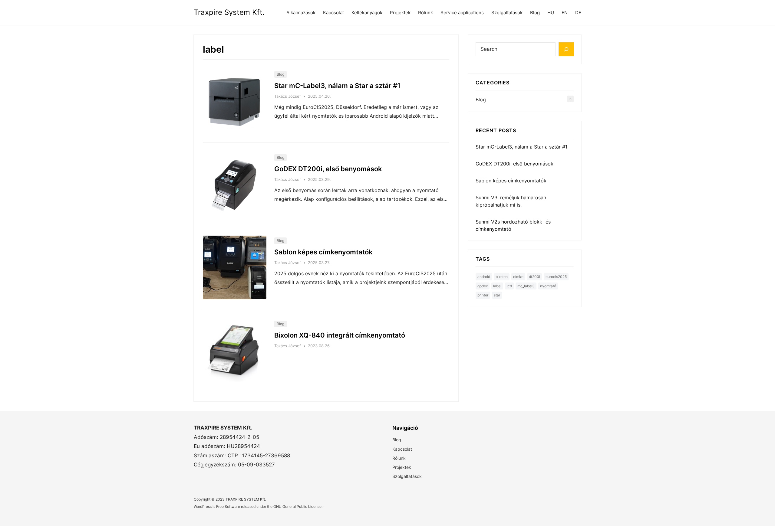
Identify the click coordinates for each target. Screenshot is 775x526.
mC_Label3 (526, 286)
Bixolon (502, 276)
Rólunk (425, 12)
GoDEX (482, 286)
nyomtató (548, 286)
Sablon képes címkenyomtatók (323, 252)
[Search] (566, 49)
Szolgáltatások (507, 12)
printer (482, 295)
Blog (280, 74)
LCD (509, 286)
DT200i (534, 276)
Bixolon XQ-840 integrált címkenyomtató (339, 335)
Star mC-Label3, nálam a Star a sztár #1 (337, 86)
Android (483, 276)
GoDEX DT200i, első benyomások (328, 169)
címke (518, 276)
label (497, 286)
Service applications (462, 12)
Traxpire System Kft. (229, 12)
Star (497, 295)
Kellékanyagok (366, 12)
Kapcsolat (333, 12)
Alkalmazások (300, 12)
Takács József (287, 96)
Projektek (400, 12)
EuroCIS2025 (556, 276)
